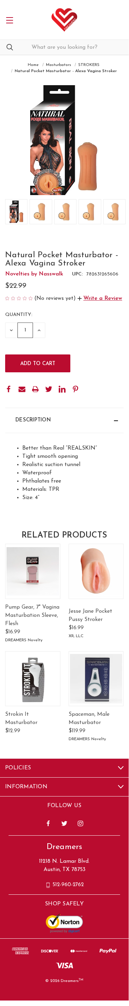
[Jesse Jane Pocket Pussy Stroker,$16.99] (96, 571)
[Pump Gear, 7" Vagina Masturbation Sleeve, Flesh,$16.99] (33, 571)
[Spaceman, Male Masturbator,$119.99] (96, 679)
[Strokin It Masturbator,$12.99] (33, 679)
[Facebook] (8, 389)
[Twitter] (48, 389)
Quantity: (18, 314)
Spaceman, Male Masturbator (89, 718)
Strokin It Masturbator (21, 718)
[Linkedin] (62, 389)
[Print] (35, 389)
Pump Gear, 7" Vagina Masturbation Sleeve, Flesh (32, 615)
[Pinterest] (75, 389)
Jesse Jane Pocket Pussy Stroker (90, 615)
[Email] (22, 389)
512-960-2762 (68, 885)
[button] (100, 298)
